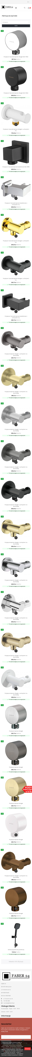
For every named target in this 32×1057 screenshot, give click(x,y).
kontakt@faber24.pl (9, 1003)
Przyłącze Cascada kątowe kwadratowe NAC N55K (16, 167)
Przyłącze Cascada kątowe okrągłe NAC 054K (16, 57)
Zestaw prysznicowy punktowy (16, 949)
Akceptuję (27, 1048)
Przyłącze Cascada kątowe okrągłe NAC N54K (16, 93)
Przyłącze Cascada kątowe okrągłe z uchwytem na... (16, 130)
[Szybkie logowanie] (28, 2)
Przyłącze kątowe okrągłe (16, 731)
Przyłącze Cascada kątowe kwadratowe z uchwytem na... (16, 203)
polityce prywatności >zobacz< (15, 1055)
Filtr (16, 26)
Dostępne (16, 22)
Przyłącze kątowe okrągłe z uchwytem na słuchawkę (16, 354)
